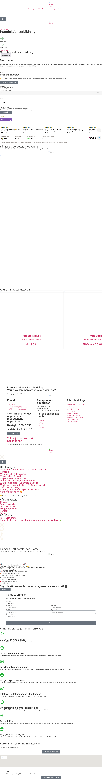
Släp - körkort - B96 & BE (13, 478)
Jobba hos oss (7, 506)
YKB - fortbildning (9, 487)
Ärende (8, 601)
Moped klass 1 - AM (10, 476)
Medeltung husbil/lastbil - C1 (23, 485)
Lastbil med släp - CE (19, 483)
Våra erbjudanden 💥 (11, 491)
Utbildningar (31, 9)
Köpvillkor (65, 444)
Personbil (5, 471)
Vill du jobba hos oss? (20, 439)
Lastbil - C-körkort (17, 480)
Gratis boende (62, 9)
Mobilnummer (10, 610)
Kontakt (72, 9)
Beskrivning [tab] (6, 55)
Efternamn (54, 605)
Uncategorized (4, 29)
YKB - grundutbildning (19, 489)
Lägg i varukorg (6, 120)
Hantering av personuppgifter (52, 444)
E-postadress (55, 610)
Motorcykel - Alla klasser (13, 474)
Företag (52, 9)
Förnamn (9, 605)
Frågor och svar (8, 508)
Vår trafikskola (42, 9)
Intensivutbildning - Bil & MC (23, 469)
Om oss (4, 502)
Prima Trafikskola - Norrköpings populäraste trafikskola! (30, 520)
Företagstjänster (8, 517)
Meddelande (10, 614)
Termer (4, 513)
